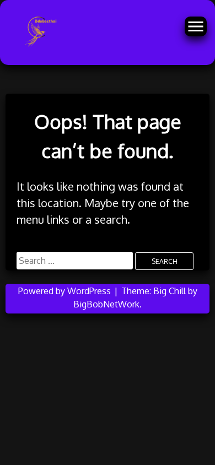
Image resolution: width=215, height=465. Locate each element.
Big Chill (169, 290)
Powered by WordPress (65, 290)
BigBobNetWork (106, 304)
